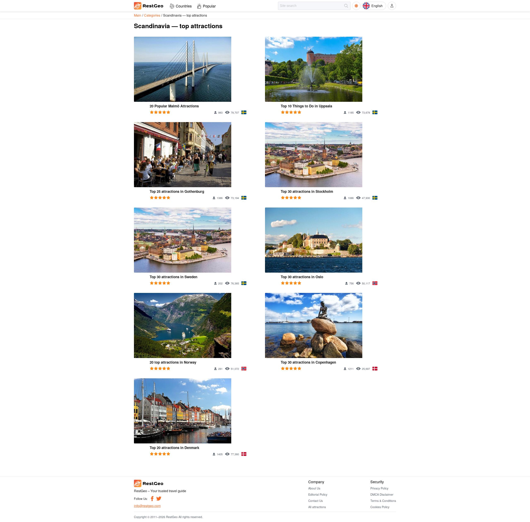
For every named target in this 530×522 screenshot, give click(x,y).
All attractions (317, 507)
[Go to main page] (149, 6)
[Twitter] (158, 498)
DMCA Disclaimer (381, 494)
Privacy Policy (379, 488)
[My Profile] (392, 6)
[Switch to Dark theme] (356, 6)
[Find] (346, 5)
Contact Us (315, 501)
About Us (314, 488)
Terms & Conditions (383, 501)
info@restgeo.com (147, 505)
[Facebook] (152, 498)
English (377, 5)
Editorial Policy (317, 494)
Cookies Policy (379, 507)
